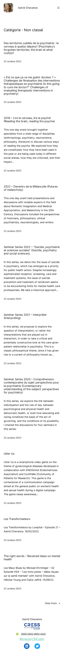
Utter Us (9, 453)
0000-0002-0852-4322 (33, 634)
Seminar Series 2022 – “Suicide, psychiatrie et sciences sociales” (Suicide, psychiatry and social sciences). (32, 250)
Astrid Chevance (28, 7)
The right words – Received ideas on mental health (32, 557)
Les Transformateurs (17, 519)
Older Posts (52, 603)
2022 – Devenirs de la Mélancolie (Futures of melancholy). (31, 188)
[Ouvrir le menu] (58, 8)
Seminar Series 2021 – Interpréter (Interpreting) (25, 316)
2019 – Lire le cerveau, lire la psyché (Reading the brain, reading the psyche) (29, 119)
